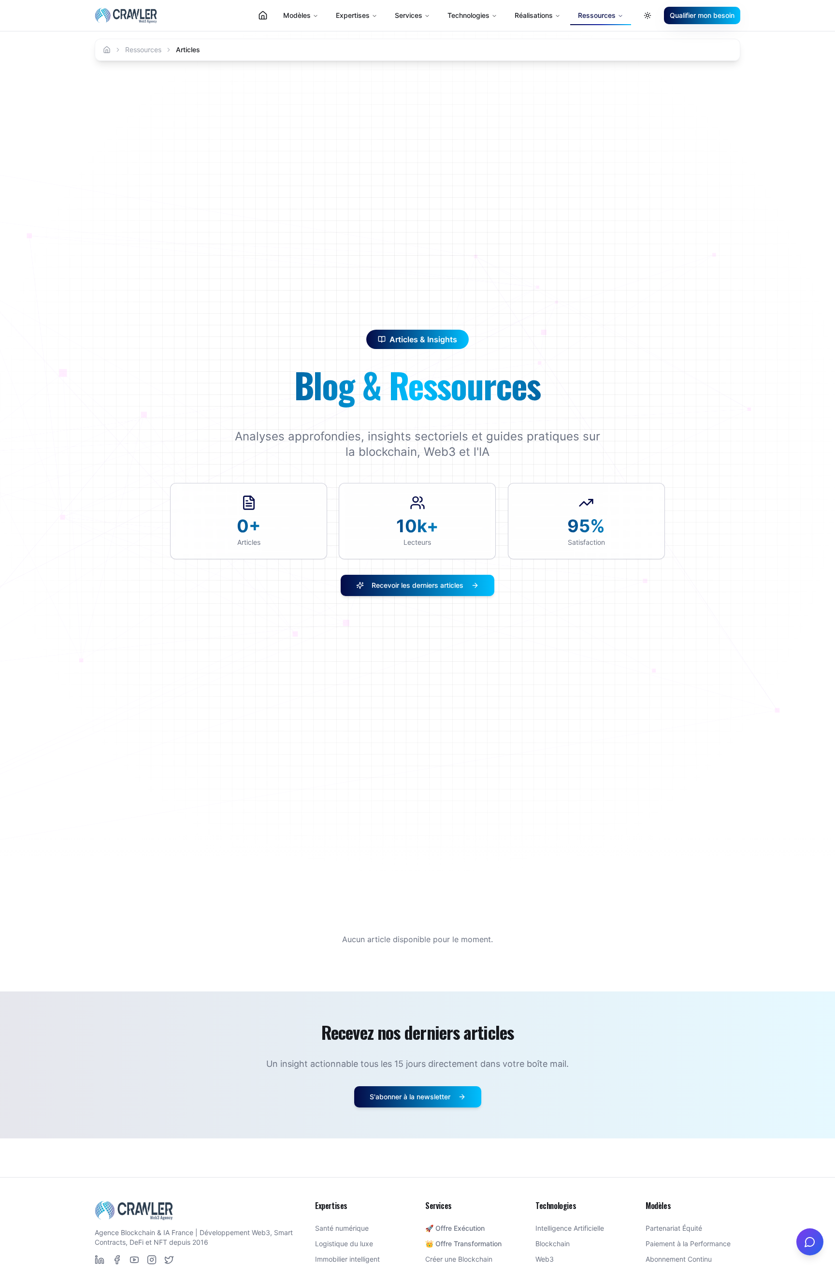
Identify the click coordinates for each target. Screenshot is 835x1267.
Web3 (544, 1259)
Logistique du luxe (344, 1243)
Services (408, 15)
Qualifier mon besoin (702, 15)
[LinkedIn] (99, 1260)
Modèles (297, 15)
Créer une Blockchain (458, 1259)
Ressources (143, 49)
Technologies (468, 15)
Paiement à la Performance (688, 1243)
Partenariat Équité (674, 1228)
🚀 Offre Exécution (455, 1228)
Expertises (353, 15)
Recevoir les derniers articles (417, 585)
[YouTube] (134, 1260)
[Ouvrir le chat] (809, 1241)
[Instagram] (152, 1260)
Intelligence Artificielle (569, 1228)
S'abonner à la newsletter (410, 1096)
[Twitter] (169, 1260)
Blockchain (552, 1243)
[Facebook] (117, 1260)
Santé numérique (342, 1228)
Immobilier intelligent (347, 1259)
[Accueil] (107, 50)
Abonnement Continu (679, 1259)
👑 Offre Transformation (463, 1243)
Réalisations (534, 15)
